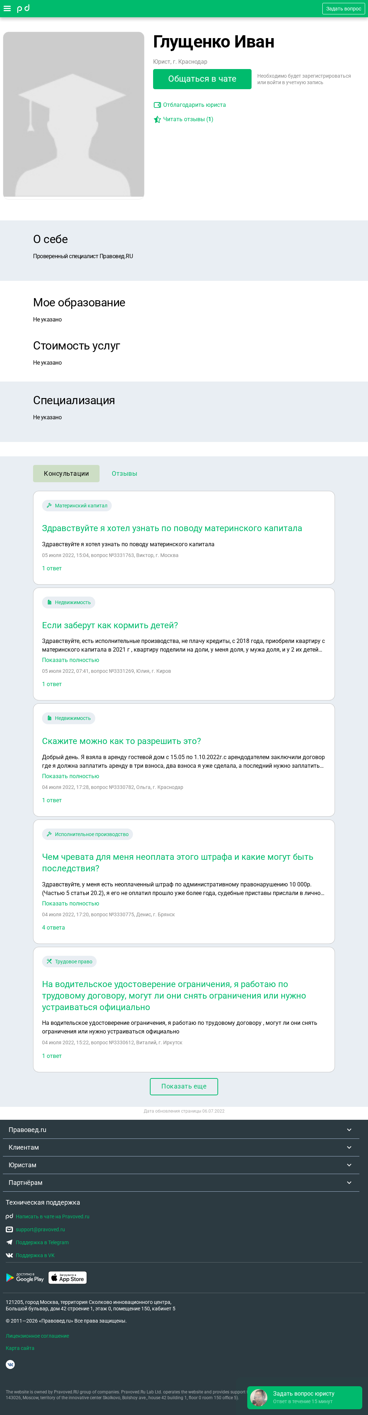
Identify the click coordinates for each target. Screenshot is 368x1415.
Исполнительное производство (92, 834)
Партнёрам (25, 1182)
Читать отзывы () (188, 119)
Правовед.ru (27, 1129)
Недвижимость (73, 602)
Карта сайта (20, 1348)
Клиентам (24, 1147)
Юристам (22, 1165)
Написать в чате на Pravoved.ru (52, 1216)
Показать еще (184, 1086)
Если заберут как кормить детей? (110, 625)
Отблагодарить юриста (194, 104)
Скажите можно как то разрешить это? (121, 741)
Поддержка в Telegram (42, 1242)
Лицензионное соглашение (37, 1336)
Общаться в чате (202, 79)
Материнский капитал (81, 505)
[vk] (10, 1364)
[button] (304, 1397)
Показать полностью (70, 660)
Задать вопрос (343, 9)
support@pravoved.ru (40, 1229)
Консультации (66, 473)
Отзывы (124, 473)
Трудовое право (73, 961)
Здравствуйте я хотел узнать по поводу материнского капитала (172, 528)
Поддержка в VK (35, 1255)
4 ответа (53, 927)
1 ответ (52, 568)
